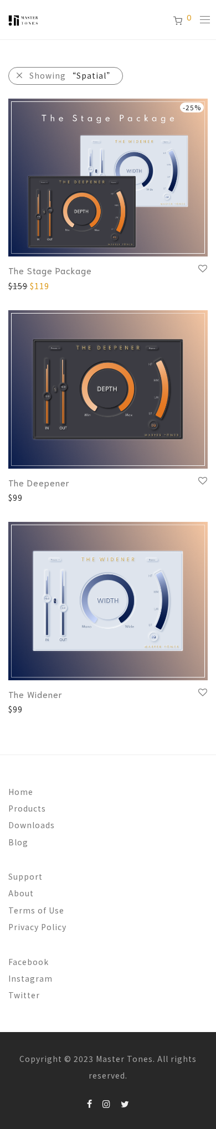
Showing (72, 75)
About (21, 893)
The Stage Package (50, 270)
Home (20, 791)
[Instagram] (106, 1103)
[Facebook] (89, 1103)
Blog (18, 842)
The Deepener (39, 482)
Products (27, 808)
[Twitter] (125, 1103)
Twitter (24, 994)
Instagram (30, 978)
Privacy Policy (37, 926)
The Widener (35, 694)
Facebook (28, 961)
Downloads (31, 824)
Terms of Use (36, 910)
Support (25, 876)
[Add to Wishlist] (202, 269)
